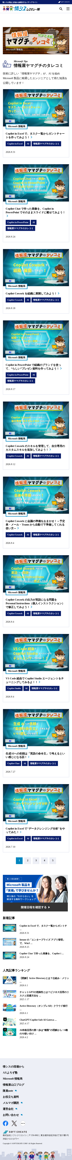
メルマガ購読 (11, 1102)
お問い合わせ (11, 1114)
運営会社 (8, 1108)
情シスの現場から (13, 1066)
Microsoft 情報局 (12, 1078)
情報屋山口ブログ (13, 1084)
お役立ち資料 (11, 1096)
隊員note (8, 1090)
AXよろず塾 (10, 1072)
